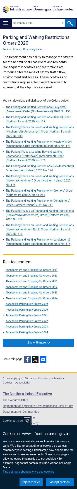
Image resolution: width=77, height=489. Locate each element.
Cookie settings (13, 420)
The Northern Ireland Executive (27, 394)
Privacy (58, 378)
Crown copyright (12, 378)
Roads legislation (33, 49)
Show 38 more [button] (37, 342)
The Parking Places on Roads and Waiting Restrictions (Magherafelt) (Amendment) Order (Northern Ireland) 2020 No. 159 (40, 131)
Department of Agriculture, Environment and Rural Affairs (38, 406)
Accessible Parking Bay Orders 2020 (27, 309)
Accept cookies (60, 482)
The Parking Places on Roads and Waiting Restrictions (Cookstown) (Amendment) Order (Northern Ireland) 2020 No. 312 (40, 215)
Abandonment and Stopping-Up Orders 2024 (31, 298)
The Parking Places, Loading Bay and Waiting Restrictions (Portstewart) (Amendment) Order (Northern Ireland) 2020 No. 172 (35, 156)
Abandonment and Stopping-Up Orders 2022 (31, 287)
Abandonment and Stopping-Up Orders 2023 (31, 292)
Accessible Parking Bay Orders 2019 (27, 304)
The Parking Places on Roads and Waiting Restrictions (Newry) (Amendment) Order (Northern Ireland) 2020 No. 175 (40, 180)
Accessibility (22, 382)
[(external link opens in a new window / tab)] (27, 359)
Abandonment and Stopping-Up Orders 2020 (31, 275)
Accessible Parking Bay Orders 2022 (27, 321)
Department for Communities (21, 411)
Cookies (8, 382)
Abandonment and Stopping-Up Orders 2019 (31, 270)
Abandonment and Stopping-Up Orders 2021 (31, 281)
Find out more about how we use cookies (28, 471)
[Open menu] (5, 23)
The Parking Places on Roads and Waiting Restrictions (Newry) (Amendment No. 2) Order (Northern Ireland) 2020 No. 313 (40, 229)
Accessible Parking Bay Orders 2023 (27, 326)
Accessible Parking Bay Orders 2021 (27, 315)
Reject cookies (31, 482)
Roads (17, 49)
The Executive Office (15, 400)
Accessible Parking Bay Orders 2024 (27, 332)
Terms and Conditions (38, 378)
